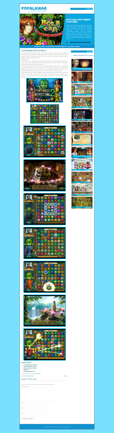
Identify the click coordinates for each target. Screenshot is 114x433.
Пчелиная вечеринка (87, 107)
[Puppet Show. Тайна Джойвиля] (81, 77)
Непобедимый (88, 132)
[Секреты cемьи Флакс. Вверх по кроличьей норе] (81, 153)
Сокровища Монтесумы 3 (30, 364)
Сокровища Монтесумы (30, 366)
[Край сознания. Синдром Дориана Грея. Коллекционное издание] (81, 65)
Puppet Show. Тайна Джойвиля (85, 82)
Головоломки (50, 46)
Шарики (77, 46)
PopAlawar (34, 8)
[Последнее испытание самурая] (81, 190)
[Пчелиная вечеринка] (81, 102)
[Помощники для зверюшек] (81, 140)
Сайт (22, 413)
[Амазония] (81, 90)
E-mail (23, 408)
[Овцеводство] (81, 203)
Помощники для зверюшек (85, 144)
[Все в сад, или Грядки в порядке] (57, 29)
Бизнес (42, 46)
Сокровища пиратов (29, 371)
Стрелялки (70, 46)
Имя (22, 402)
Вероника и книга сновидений (85, 119)
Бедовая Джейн (88, 182)
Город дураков (88, 169)
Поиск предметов (61, 46)
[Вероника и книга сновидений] (81, 115)
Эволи (66, 376)
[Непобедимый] (81, 127)
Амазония (89, 94)
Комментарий (24, 386)
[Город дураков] (81, 165)
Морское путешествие (27, 376)
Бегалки (37, 46)
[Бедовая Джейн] (81, 178)
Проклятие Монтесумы (30, 368)
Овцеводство (88, 207)
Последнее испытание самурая (84, 194)
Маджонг (26, 369)
